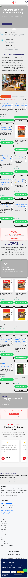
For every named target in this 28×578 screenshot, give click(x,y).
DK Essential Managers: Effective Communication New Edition (6, 164)
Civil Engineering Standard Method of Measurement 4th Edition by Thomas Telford (20, 347)
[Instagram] (5, 513)
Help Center (4, 519)
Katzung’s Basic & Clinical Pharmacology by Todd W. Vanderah (6, 111)
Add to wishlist (11, 104)
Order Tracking (4, 543)
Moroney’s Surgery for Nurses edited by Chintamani (19, 162)
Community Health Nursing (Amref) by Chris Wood (20, 186)
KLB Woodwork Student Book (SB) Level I (20, 323)
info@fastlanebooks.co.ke (7, 510)
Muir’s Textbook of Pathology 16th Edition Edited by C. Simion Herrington (5, 189)
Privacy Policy (3, 558)
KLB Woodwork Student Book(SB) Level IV (6, 294)
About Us (3, 539)
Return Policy (4, 529)
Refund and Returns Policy (7, 545)
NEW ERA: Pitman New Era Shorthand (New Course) (20, 211)
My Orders (3, 525)
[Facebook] (2, 513)
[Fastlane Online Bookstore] (14, 2)
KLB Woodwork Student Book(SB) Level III (20, 141)
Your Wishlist (4, 527)
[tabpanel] (14, 16)
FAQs (2, 531)
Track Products (4, 523)
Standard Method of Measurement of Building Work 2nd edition (6, 370)
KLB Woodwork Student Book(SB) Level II (6, 323)
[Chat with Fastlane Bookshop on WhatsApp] (25, 570)
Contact (3, 541)
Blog (2, 537)
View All (24, 99)
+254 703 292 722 (7, 503)
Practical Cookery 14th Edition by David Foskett (20, 108)
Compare (12, 107)
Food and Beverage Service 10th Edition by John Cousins (7, 345)
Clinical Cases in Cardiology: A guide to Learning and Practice (5, 133)
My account (3, 521)
